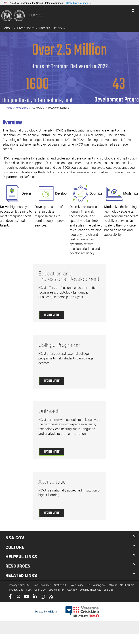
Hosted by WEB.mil (46, 611)
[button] (79, 3)
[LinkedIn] (34, 597)
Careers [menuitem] (44, 28)
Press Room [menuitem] (25, 28)
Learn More (52, 315)
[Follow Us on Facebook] (10, 597)
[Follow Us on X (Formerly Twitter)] (18, 597)
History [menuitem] (57, 28)
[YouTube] (26, 597)
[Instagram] (43, 597)
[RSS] (51, 597)
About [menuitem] (8, 28)
